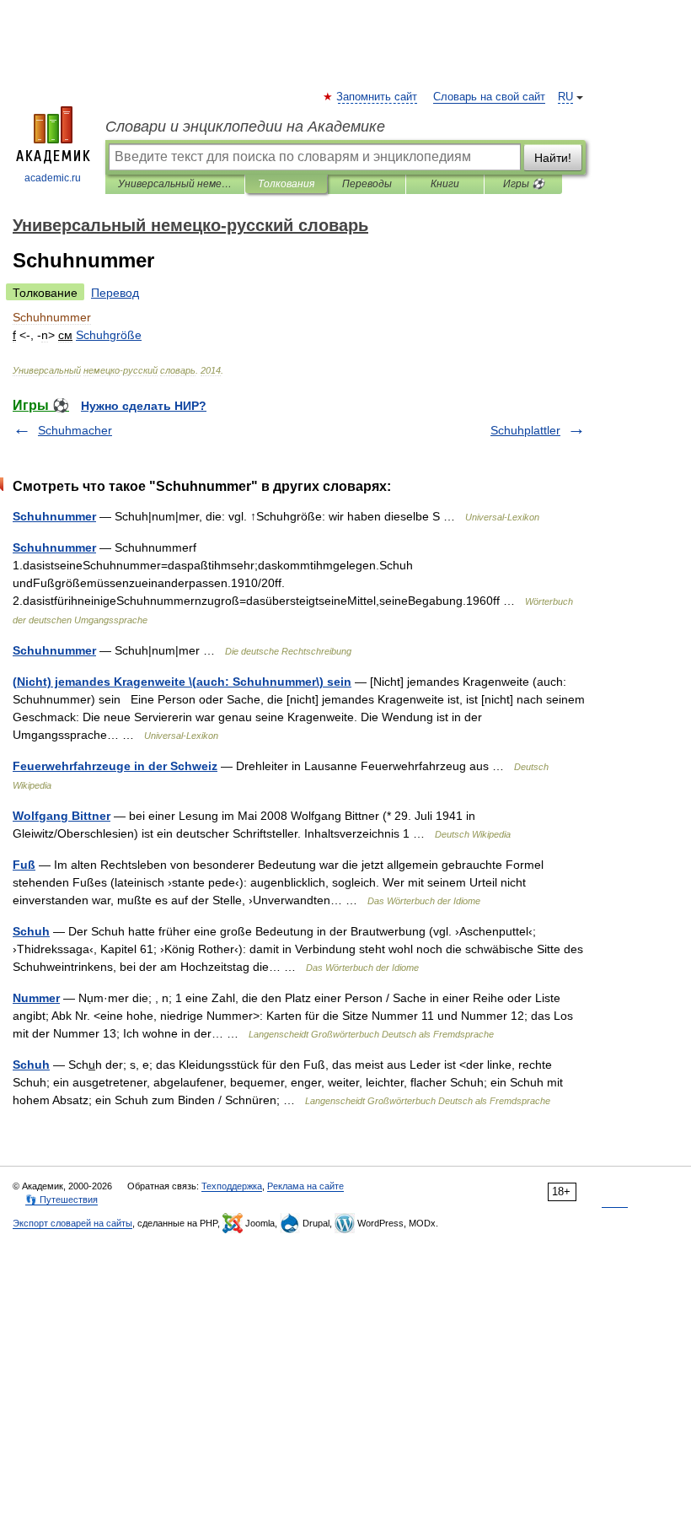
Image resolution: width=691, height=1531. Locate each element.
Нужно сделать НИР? (143, 405)
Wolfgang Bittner (61, 815)
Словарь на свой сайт (489, 97)
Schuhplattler (525, 430)
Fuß (24, 864)
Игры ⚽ (523, 184)
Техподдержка (231, 1186)
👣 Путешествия (61, 1199)
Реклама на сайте (305, 1186)
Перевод (115, 292)
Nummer (36, 998)
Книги (445, 184)
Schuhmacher (75, 430)
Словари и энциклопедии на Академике (245, 126)
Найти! (552, 157)
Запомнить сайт (377, 97)
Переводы (367, 184)
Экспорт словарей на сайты (72, 1223)
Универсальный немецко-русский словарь (175, 184)
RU (565, 97)
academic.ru (52, 178)
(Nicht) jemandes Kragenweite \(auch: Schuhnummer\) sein (182, 681)
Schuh (31, 931)
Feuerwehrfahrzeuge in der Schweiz (115, 766)
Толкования (286, 184)
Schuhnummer (54, 516)
